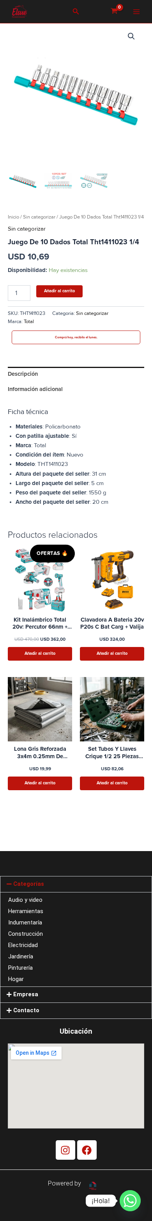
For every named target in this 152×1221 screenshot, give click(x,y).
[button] (76, 12)
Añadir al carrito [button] (40, 653)
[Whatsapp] (130, 1200)
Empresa (25, 994)
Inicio (13, 217)
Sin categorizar (39, 217)
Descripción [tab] (23, 374)
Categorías (28, 883)
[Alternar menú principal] (136, 11)
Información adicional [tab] (35, 389)
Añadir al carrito (59, 290)
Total (29, 321)
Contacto (26, 1010)
